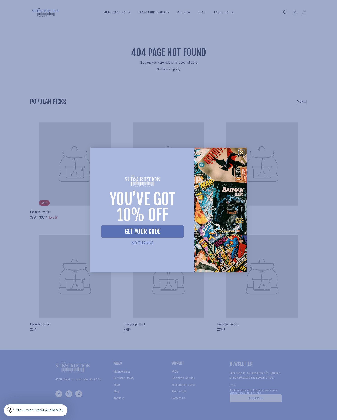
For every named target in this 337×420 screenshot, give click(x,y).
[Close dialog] (241, 152)
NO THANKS (142, 243)
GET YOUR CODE (142, 231)
